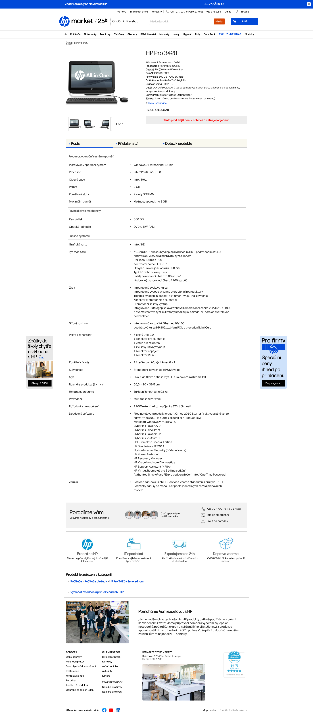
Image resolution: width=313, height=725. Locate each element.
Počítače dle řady (96, 581)
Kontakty (157, 11)
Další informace (157, 103)
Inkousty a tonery (169, 34)
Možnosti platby (75, 661)
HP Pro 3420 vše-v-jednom (126, 581)
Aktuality (107, 671)
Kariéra (106, 675)
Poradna (71, 680)
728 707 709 (214, 508)
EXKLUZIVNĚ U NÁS (230, 34)
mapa (177, 656)
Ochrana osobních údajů (80, 689)
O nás (228, 11)
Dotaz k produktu (177, 143)
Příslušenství (148, 34)
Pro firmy (121, 11)
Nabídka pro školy (112, 691)
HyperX (187, 34)
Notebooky (90, 34)
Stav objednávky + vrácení (81, 666)
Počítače (75, 34)
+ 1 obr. (118, 124)
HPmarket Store (139, 11)
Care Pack (209, 34)
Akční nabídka (110, 666)
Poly (197, 34)
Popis (74, 143)
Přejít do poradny (217, 521)
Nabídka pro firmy (112, 687)
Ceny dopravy (74, 656)
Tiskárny (119, 34)
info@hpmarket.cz (218, 515)
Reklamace (72, 671)
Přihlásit (244, 11)
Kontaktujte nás (75, 675)
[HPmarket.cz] (83, 21)
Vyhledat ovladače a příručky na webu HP (97, 592)
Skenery (132, 34)
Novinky (249, 34)
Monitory (105, 34)
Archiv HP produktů (77, 685)
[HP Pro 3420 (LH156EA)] (96, 82)
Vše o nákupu (213, 11)
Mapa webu (209, 710)
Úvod (69, 42)
